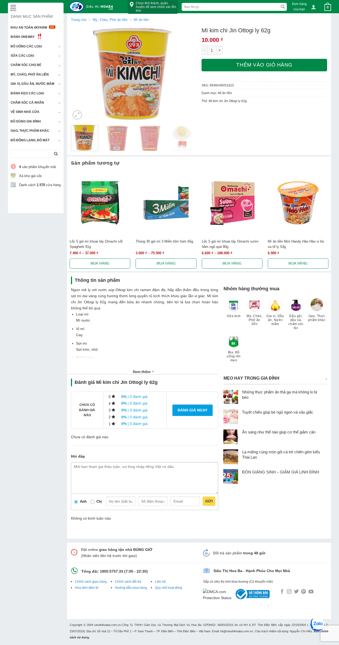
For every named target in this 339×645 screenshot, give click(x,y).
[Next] (187, 73)
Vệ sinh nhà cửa (25, 111)
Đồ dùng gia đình (26, 121)
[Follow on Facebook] (282, 592)
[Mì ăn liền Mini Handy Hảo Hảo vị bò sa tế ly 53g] (298, 203)
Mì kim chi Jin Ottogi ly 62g (228, 101)
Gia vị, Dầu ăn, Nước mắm (32, 83)
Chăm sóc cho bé (26, 65)
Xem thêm (142, 372)
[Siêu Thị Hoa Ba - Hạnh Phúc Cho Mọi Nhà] (92, 6)
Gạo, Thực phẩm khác (30, 130)
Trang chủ (78, 20)
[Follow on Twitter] (296, 592)
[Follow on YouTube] (311, 592)
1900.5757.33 (111, 571)
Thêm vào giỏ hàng (264, 65)
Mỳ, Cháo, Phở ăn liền (30, 74)
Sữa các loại (22, 55)
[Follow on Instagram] (289, 592)
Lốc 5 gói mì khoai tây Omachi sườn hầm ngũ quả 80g (230, 243)
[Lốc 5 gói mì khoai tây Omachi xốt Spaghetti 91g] (100, 203)
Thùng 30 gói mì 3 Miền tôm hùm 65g (164, 241)
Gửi (209, 501)
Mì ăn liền (141, 20)
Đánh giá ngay (192, 410)
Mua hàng (100, 263)
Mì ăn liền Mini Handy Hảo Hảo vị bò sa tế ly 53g (296, 243)
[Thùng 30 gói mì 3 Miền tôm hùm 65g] (166, 203)
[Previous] (80, 73)
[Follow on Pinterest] (303, 592)
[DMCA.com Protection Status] (218, 594)
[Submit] (56, 154)
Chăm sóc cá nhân (27, 102)
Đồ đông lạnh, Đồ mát (30, 140)
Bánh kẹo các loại (27, 93)
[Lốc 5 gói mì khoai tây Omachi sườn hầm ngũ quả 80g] (232, 203)
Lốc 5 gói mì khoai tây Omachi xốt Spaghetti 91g (96, 243)
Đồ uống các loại (26, 46)
